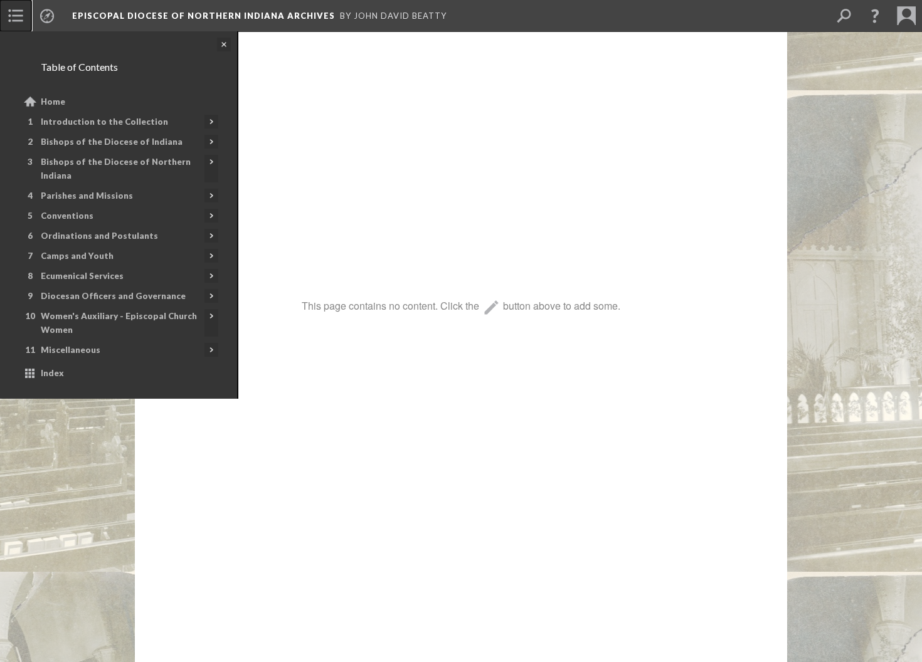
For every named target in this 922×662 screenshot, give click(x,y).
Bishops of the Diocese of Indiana (112, 142)
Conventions (67, 216)
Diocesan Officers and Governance (113, 296)
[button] (875, 15)
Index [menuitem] (52, 373)
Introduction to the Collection (104, 122)
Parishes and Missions (87, 196)
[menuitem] (15, 15)
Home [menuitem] (53, 102)
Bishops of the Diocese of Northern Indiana (116, 169)
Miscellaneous (70, 350)
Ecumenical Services (82, 276)
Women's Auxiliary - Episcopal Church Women (119, 323)
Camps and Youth (77, 256)
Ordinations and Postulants (99, 236)
